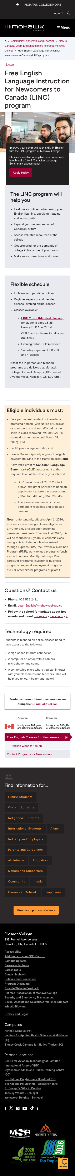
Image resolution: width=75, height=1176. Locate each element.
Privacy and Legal (16, 1014)
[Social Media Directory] (37, 1108)
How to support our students (36, 910)
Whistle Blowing (15, 1006)
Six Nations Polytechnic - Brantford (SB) (30, 1079)
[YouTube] (24, 1108)
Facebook (56, 616)
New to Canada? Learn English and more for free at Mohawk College (36, 46)
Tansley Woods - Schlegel (21, 1093)
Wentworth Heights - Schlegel (24, 1097)
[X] (11, 1108)
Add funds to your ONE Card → (25, 956)
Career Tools (13, 969)
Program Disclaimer (17, 983)
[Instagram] (18, 1108)
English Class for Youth (26, 745)
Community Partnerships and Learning (33, 41)
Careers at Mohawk (17, 965)
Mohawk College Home (42, 4)
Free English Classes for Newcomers (33, 737)
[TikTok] (32, 1108)
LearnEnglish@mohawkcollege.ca (40, 605)
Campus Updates (15, 960)
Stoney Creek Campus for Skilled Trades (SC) (34, 1044)
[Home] (24, 28)
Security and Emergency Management (29, 997)
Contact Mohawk (15, 974)
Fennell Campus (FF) (18, 1030)
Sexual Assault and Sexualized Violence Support (36, 1001)
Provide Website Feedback (22, 988)
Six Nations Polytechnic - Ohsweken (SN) (31, 1083)
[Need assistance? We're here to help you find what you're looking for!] (63, 1163)
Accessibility (13, 951)
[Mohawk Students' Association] (20, 1137)
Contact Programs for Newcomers (29, 754)
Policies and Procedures (20, 979)
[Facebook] (5, 1108)
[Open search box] (67, 13)
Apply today (21, 172)
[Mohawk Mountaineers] (45, 1137)
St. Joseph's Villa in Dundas (23, 1088)
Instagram (40, 616)
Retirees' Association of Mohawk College (31, 992)
